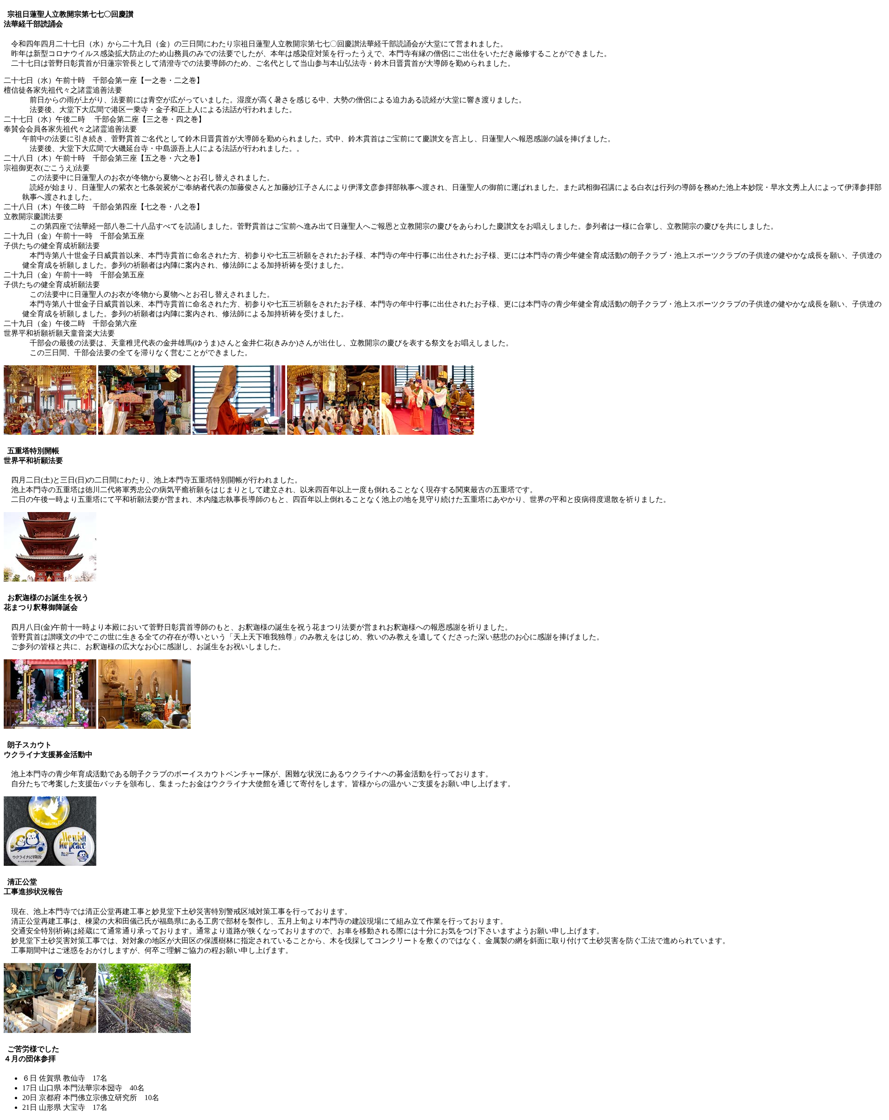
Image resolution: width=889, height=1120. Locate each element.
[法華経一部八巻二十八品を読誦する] (50, 432)
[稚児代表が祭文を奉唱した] (428, 432)
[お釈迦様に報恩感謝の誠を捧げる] (144, 726)
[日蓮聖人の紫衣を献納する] (144, 432)
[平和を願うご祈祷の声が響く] (50, 579)
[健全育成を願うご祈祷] (333, 432)
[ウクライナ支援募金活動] (50, 863)
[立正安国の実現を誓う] (239, 432)
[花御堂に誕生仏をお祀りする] (50, 726)
